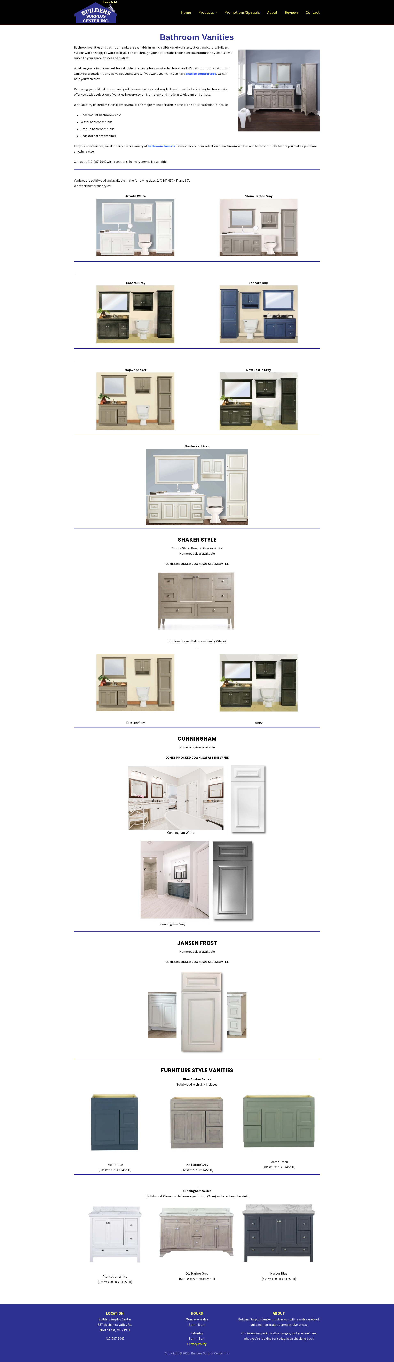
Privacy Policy (196, 1344)
